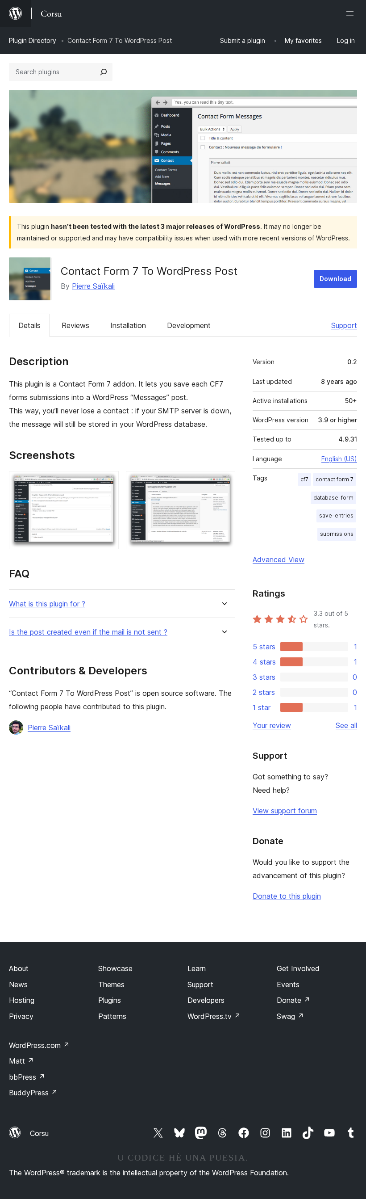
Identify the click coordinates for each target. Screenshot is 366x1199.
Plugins (109, 1000)
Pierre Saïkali (93, 286)
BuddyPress (33, 1092)
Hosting (21, 1000)
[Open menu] (351, 13)
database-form (333, 497)
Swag (290, 1016)
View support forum (285, 810)
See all (346, 725)
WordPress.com (39, 1045)
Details (29, 325)
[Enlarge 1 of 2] (106, 483)
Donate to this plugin (287, 896)
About (19, 968)
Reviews (75, 325)
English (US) (339, 459)
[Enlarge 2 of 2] (223, 483)
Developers (206, 1000)
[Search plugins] (103, 72)
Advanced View (278, 559)
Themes (111, 984)
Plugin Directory (32, 40)
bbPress (27, 1077)
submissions (337, 533)
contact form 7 (335, 479)
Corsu (39, 1133)
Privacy (21, 1016)
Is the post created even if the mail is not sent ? (88, 632)
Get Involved (298, 968)
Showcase (115, 968)
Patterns (112, 1016)
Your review (272, 725)
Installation (128, 325)
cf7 (304, 479)
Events (288, 984)
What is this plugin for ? (47, 604)
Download (335, 278)
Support (344, 325)
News (18, 984)
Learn (196, 968)
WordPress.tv (214, 1016)
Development (189, 325)
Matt (21, 1060)
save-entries (336, 515)
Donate (293, 1000)
